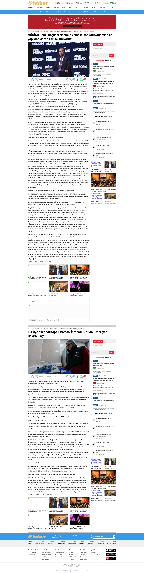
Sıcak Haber (83, 559)
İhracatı (37, 494)
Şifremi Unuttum (95, 554)
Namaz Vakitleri (39, 542)
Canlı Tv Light (31, 554)
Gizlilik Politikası (66, 571)
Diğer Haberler (87, 11)
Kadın (69, 7)
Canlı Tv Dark (45, 550)
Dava (36, 261)
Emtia (100, 11)
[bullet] (50, 320)
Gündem (48, 7)
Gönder (33, 320)
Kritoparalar (73, 11)
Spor (63, 7)
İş (45, 261)
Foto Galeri (77, 7)
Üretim (56, 494)
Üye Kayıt (93, 552)
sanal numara (45, 559)
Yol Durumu (100, 542)
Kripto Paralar (111, 542)
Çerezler (72, 571)
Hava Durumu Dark (33, 550)
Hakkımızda (54, 571)
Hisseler (60, 11)
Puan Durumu (72, 542)
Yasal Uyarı (89, 571)
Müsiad (50, 261)
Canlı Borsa (40, 11)
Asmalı (30, 261)
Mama (42, 494)
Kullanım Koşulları (82, 571)
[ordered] (48, 320)
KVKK (76, 571)
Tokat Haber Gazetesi (33, 31)
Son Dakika (31, 7)
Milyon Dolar (49, 494)
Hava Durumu (61, 542)
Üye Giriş (92, 550)
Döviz (95, 11)
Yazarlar (94, 7)
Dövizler (47, 11)
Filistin (41, 261)
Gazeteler (102, 7)
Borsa (80, 11)
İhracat (30, 494)
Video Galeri (83, 552)
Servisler (39, 7)
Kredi (105, 11)
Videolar (86, 7)
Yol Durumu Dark (32, 552)
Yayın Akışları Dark (46, 552)
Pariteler (66, 11)
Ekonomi (56, 7)
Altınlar (53, 11)
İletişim (59, 571)
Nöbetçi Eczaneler (47, 554)
